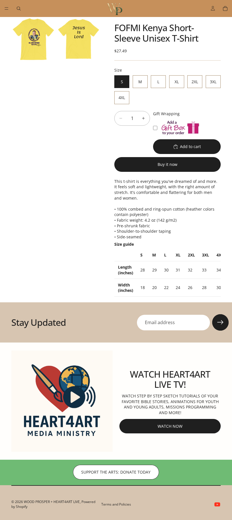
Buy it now (167, 164)
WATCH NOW (170, 426)
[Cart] (225, 8)
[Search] (18, 8)
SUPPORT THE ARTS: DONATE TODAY (116, 472)
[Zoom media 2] (79, 39)
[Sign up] (220, 322)
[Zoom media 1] (33, 39)
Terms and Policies (116, 504)
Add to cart (190, 146)
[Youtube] (217, 504)
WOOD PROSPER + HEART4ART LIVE (52, 501)
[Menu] (6, 8)
